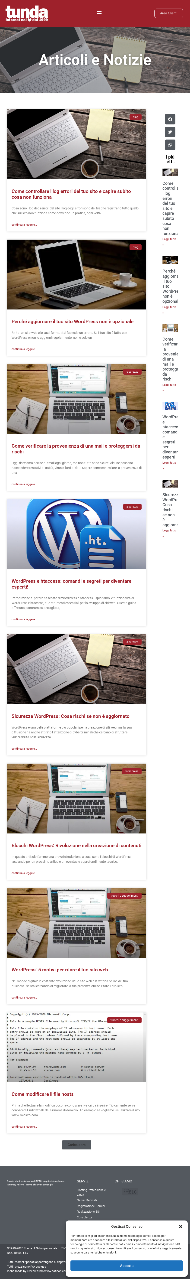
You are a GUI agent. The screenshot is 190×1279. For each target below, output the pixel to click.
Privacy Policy (16, 1184)
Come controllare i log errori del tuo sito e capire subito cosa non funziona (172, 208)
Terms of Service (34, 1184)
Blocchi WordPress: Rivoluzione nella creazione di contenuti (76, 845)
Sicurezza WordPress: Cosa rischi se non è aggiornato (71, 716)
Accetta (127, 1265)
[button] (180, 1226)
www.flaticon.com (56, 1271)
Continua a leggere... (24, 224)
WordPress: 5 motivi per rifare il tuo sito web (60, 970)
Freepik (32, 1271)
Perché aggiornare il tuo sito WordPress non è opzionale (72, 321)
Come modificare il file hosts (43, 1094)
